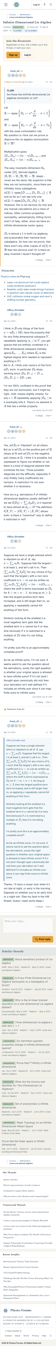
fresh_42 (15, 71)
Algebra (17, 31)
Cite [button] (48, 260)
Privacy (35, 1336)
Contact (8, 1336)
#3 (51, 438)
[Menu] (5, 4)
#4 (51, 548)
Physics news (8, 276)
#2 (51, 321)
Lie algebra (31, 31)
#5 (51, 732)
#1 (51, 82)
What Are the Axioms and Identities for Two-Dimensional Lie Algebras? (23, 1085)
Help (44, 1336)
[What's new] (45, 4)
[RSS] (50, 1335)
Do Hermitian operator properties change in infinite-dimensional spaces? (26, 1044)
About (17, 1336)
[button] (47, 82)
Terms (26, 1336)
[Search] (51, 4)
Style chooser (13, 1331)
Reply (40, 260)
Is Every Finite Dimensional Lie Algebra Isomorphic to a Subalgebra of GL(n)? (26, 981)
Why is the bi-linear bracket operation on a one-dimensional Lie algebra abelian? (27, 1004)
